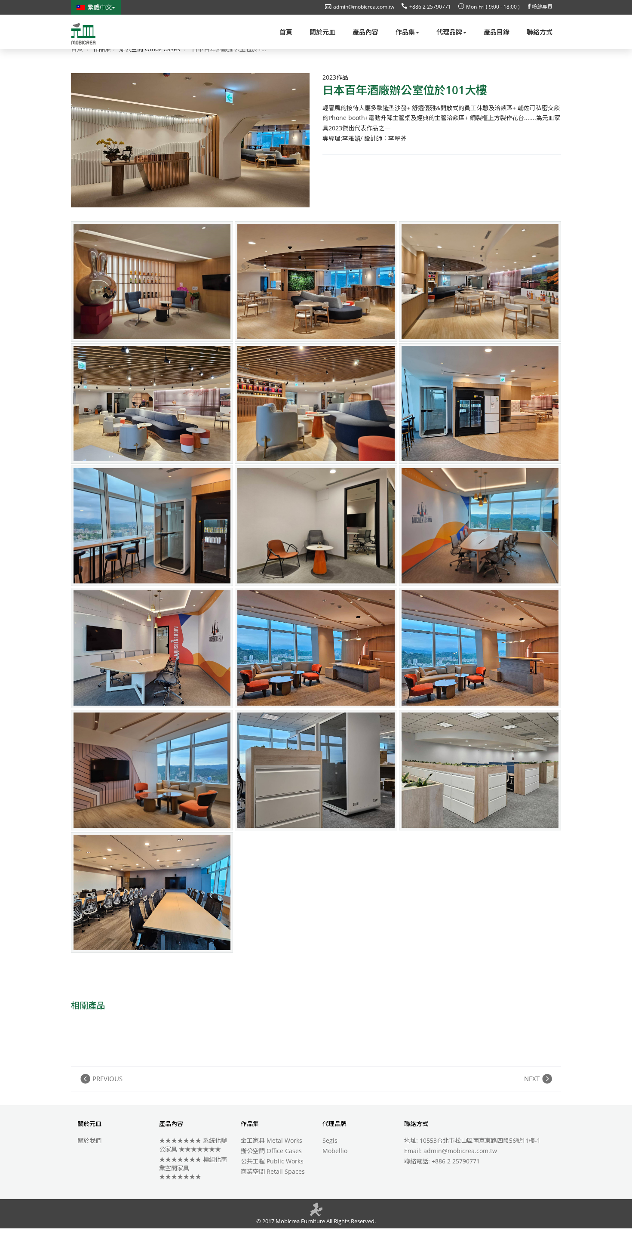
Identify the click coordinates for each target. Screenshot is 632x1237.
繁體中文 (100, 7)
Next (532, 1078)
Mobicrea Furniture (299, 1221)
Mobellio (334, 1151)
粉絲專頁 (542, 6)
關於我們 (89, 1140)
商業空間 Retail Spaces (273, 1171)
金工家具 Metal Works (271, 1140)
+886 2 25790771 (430, 6)
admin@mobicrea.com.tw (363, 6)
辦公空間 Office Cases (271, 1151)
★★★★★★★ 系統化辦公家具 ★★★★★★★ (193, 1144)
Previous (107, 1078)
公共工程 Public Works (272, 1161)
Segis (329, 1140)
